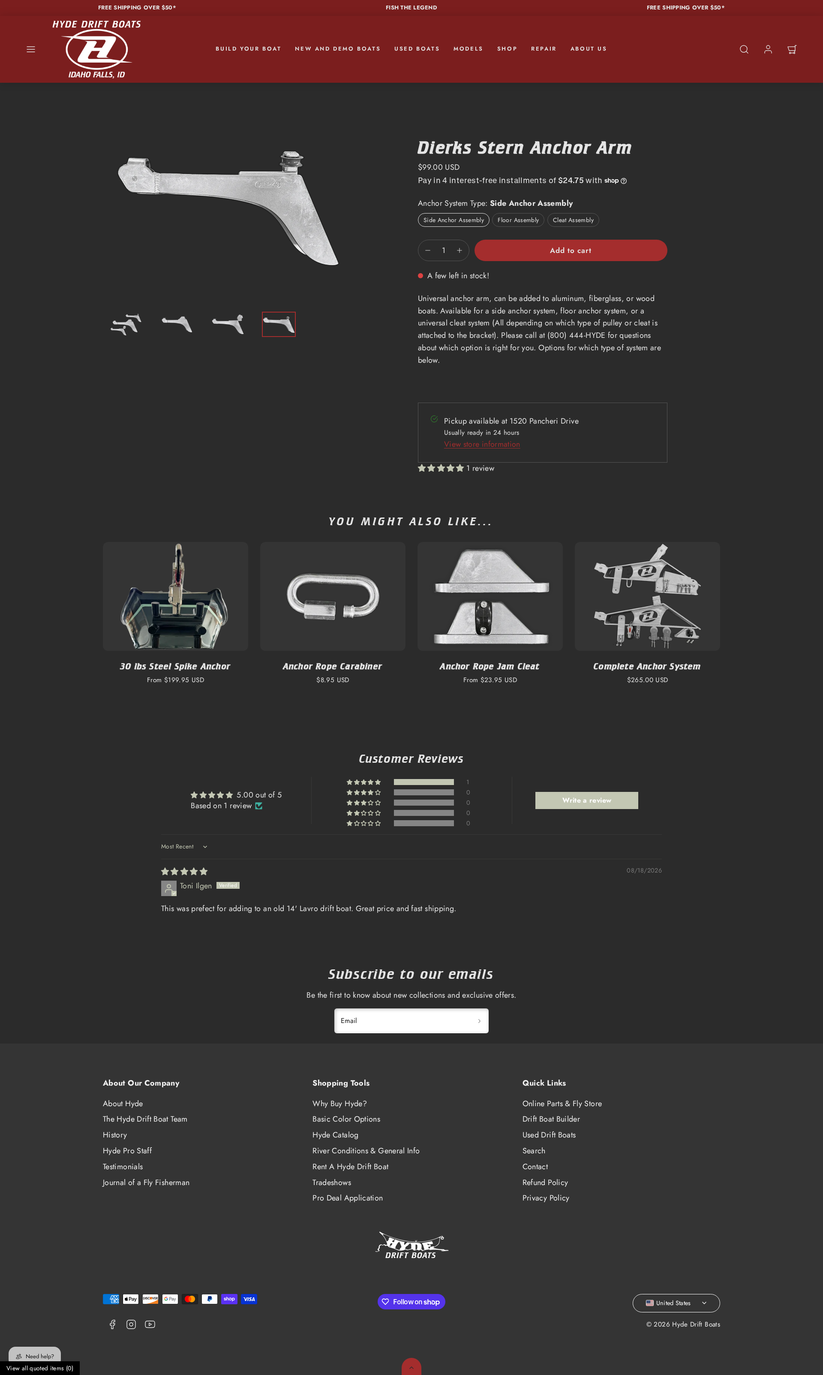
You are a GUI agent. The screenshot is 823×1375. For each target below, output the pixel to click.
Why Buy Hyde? (339, 1103)
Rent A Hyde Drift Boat (350, 1166)
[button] (31, 49)
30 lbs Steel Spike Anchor (175, 666)
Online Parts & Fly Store (562, 1103)
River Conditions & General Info (366, 1150)
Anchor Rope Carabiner (332, 666)
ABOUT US (589, 49)
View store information (482, 444)
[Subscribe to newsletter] (479, 1020)
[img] (184, 871)
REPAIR (544, 49)
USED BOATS (417, 49)
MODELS (469, 49)
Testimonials (123, 1166)
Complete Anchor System (647, 666)
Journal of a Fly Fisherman (146, 1182)
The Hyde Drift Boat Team (145, 1119)
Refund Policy (545, 1182)
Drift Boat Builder (551, 1119)
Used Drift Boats (549, 1134)
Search (534, 1150)
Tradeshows (331, 1182)
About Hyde (123, 1103)
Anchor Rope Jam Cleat (490, 666)
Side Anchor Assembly (454, 220)
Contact (535, 1166)
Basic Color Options (346, 1119)
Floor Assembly (518, 220)
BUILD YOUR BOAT (248, 49)
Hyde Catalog (335, 1134)
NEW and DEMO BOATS (338, 49)
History (115, 1134)
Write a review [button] (586, 800)
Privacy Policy (546, 1198)
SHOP (507, 49)
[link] (768, 49)
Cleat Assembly (573, 220)
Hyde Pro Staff (127, 1150)
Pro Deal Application (347, 1198)
